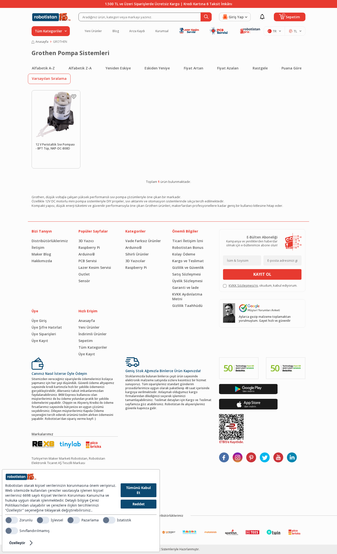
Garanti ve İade (185, 287)
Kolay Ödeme (183, 254)
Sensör (84, 280)
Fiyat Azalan (228, 68)
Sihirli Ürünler (137, 254)
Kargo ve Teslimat (188, 260)
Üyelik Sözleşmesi (187, 280)
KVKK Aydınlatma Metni (187, 296)
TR (275, 31)
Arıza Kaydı (137, 31)
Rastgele (260, 68)
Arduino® (86, 254)
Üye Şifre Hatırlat (47, 327)
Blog (115, 31)
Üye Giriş (39, 320)
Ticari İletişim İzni (187, 240)
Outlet (84, 274)
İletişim (38, 247)
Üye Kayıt (40, 340)
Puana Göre (291, 68)
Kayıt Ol (262, 274)
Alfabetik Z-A (80, 68)
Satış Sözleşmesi (186, 274)
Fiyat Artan (193, 68)
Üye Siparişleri (44, 334)
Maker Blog (41, 254)
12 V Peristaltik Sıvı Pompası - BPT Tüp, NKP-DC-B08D (55, 147)
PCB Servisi (87, 260)
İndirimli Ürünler (92, 334)
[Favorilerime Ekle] (73, 96)
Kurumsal (161, 31)
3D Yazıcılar (135, 260)
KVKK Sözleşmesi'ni (243, 285)
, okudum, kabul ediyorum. (263, 285)
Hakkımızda (42, 260)
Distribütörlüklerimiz (50, 240)
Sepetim (85, 340)
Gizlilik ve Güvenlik (188, 267)
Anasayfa (42, 42)
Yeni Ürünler (93, 31)
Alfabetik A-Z (43, 68)
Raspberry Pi (89, 247)
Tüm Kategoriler (92, 347)
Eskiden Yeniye (157, 68)
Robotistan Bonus (187, 247)
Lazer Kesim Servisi (94, 267)
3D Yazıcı (86, 240)
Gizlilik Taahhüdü (187, 305)
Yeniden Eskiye (118, 68)
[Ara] (206, 16)
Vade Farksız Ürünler (143, 240)
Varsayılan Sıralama (49, 78)
